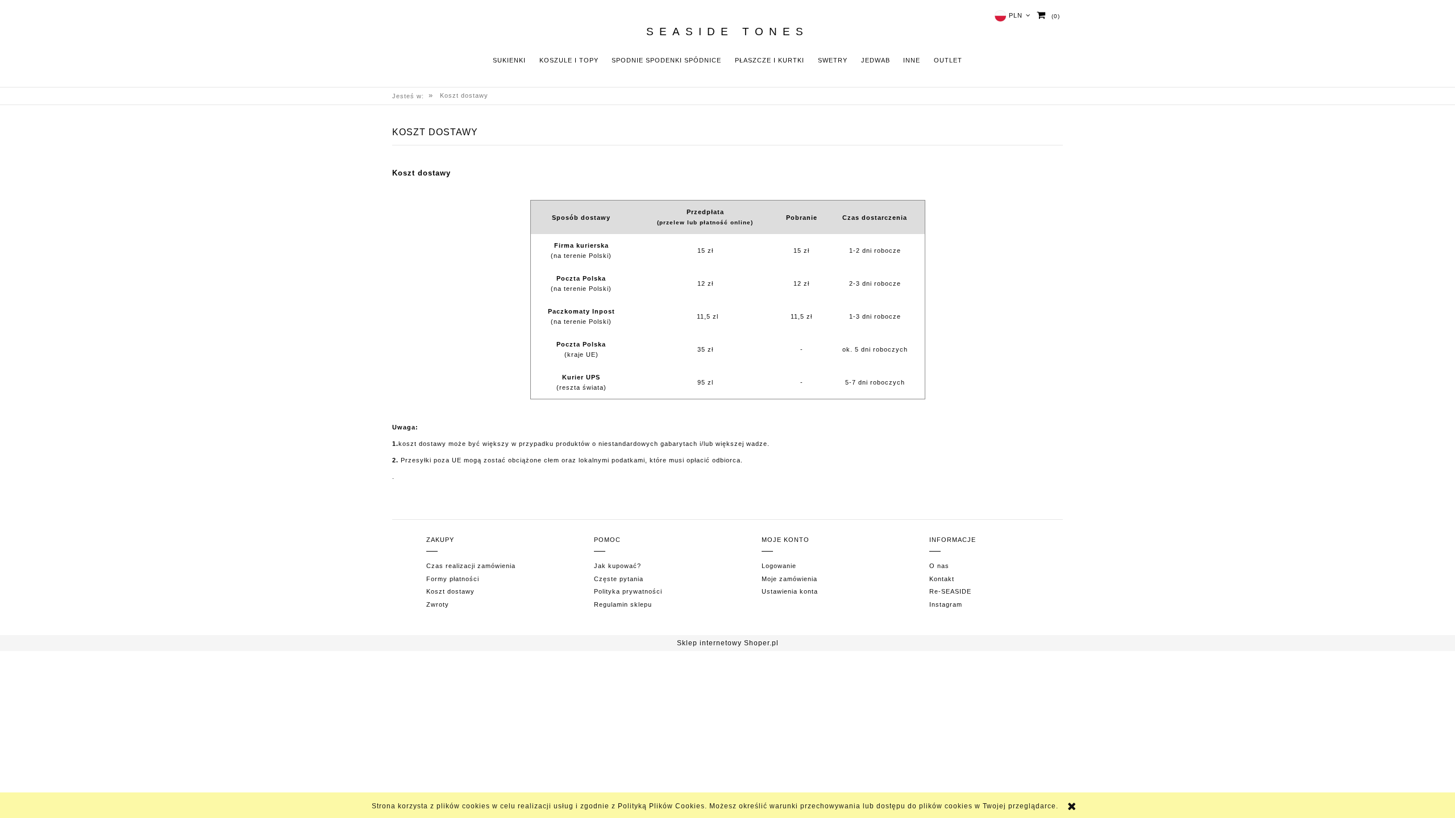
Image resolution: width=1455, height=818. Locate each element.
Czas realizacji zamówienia (471, 565)
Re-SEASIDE (950, 591)
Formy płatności (452, 578)
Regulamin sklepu (623, 604)
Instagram (945, 604)
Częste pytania (618, 578)
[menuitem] (509, 60)
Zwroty (437, 604)
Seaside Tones (727, 32)
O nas (939, 565)
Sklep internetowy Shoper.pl (728, 643)
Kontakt (941, 578)
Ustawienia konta (790, 591)
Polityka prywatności (628, 591)
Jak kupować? (617, 565)
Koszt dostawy (450, 591)
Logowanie (779, 565)
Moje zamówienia (789, 578)
